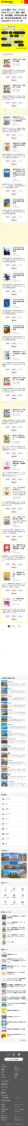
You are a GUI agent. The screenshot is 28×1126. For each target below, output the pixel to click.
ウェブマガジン (5, 1081)
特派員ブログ (4, 1084)
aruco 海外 (21, 29)
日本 (6, 843)
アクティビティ (5, 904)
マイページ (18, 1097)
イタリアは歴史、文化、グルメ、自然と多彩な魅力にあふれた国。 (17, 684)
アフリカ (7, 838)
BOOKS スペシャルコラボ (14, 39)
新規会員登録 (5, 1097)
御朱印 (16, 35)
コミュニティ (4, 1095)
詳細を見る (14, 80)
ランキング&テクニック (19, 32)
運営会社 (3, 1104)
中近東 (7, 833)
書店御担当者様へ (5, 1109)
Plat (11, 32)
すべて (3, 26)
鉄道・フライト (14, 904)
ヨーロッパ (8, 799)
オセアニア (8, 814)
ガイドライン (17, 1107)
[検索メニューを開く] (22, 2)
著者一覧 (3, 1092)
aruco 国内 (4, 32)
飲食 (5, 890)
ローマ (19, 685)
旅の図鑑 (4, 39)
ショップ (22, 904)
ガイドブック (7, 5)
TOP (2, 5)
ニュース (3, 1090)
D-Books (21, 45)
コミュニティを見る (14, 1059)
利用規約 (3, 1107)
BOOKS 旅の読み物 (6, 45)
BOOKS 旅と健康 (18, 42)
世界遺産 (14, 897)
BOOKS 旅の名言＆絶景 (7, 42)
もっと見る (22, 1040)
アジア (6, 828)
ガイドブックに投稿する (19, 1109)
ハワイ (7, 819)
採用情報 (3, 1111)
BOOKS (14, 45)
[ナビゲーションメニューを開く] (26, 2)
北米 (6, 804)
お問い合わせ (17, 1111)
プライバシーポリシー (19, 1104)
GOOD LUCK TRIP (5, 1100)
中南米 (7, 809)
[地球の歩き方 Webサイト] (7, 1)
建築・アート (14, 890)
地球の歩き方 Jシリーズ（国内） (9, 29)
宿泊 (23, 890)
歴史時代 (22, 35)
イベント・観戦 (5, 897)
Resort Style (5, 35)
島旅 (12, 35)
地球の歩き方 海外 (11, 26)
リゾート (7, 824)
